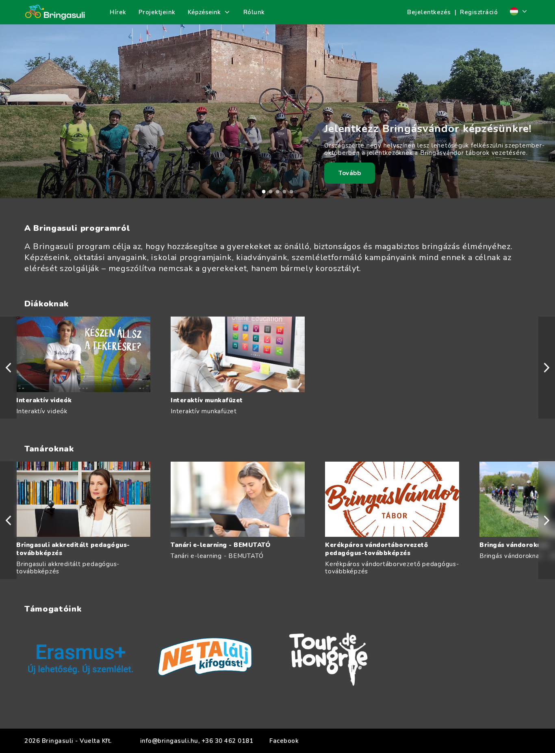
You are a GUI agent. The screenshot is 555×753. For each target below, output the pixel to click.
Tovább (349, 173)
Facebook (284, 741)
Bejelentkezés (429, 12)
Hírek (118, 12)
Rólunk (254, 12)
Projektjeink (157, 12)
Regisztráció (479, 12)
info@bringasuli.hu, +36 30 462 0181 (197, 741)
